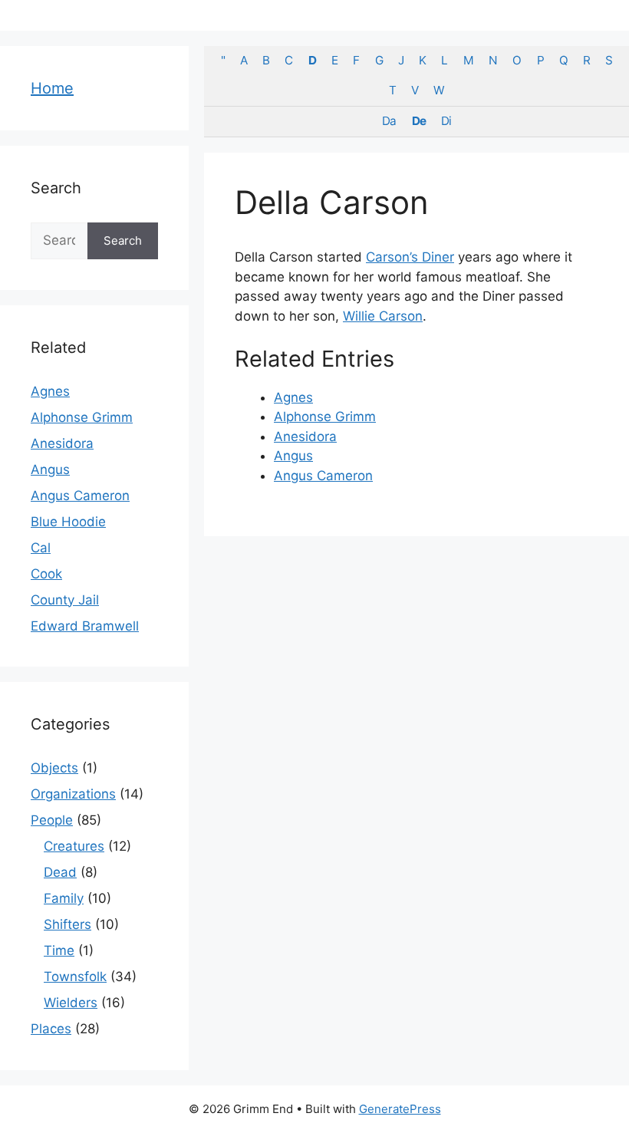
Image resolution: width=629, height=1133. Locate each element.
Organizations (73, 794)
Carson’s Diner (410, 257)
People (52, 820)
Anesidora (305, 436)
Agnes (293, 397)
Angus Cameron (323, 475)
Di (446, 121)
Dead (60, 872)
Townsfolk (75, 976)
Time (59, 950)
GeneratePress (400, 1109)
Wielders (70, 1002)
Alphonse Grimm (325, 416)
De (419, 121)
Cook (46, 573)
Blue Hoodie (68, 521)
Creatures (74, 846)
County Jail (65, 600)
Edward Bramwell (85, 626)
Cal (41, 547)
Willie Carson (383, 316)
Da (389, 121)
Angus (293, 455)
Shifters (67, 924)
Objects (54, 768)
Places (51, 1028)
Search (123, 240)
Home (52, 88)
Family (64, 898)
